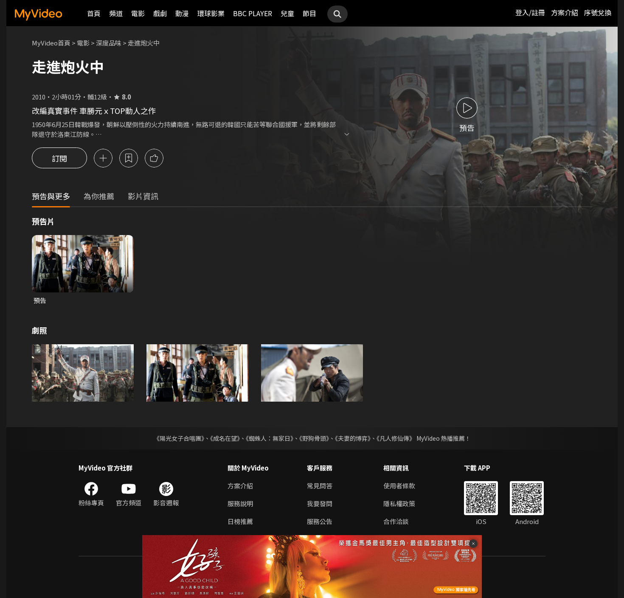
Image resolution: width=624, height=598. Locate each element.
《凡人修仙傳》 (396, 438)
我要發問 (319, 503)
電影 (138, 13)
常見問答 (319, 485)
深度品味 (108, 42)
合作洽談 (396, 521)
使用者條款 (399, 485)
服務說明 (240, 503)
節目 (309, 13)
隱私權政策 (399, 503)
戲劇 (160, 13)
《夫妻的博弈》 (353, 438)
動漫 (182, 13)
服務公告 (319, 521)
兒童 (287, 13)
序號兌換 (597, 12)
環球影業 (211, 13)
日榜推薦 (240, 521)
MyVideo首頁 (51, 42)
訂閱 (59, 158)
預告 (40, 300)
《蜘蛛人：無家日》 (269, 438)
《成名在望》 (225, 438)
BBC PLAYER (252, 13)
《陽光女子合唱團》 (179, 438)
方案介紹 (564, 12)
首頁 (94, 13)
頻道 (116, 13)
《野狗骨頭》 (314, 438)
